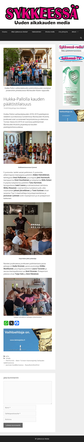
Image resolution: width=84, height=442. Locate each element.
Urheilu (8, 358)
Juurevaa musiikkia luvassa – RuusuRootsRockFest (22, 365)
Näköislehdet (36, 32)
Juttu (7, 356)
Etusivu (4, 32)
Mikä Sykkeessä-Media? (19, 32)
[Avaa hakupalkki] (81, 38)
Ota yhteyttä (63, 32)
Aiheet (74, 32)
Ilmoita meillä (49, 32)
